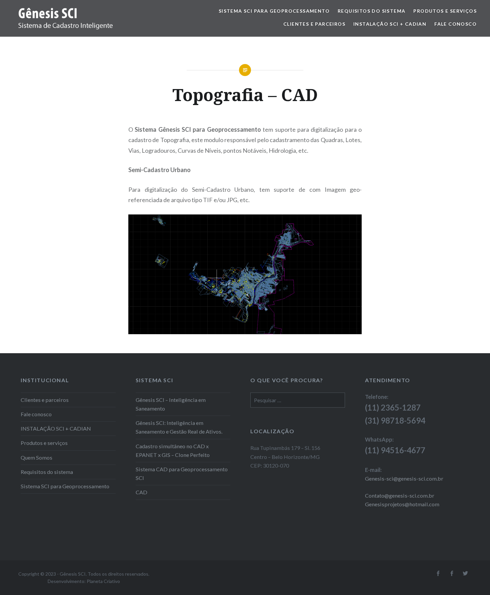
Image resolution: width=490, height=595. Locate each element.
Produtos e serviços (445, 11)
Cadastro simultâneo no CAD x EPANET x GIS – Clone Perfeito (173, 450)
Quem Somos (36, 457)
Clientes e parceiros (314, 24)
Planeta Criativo (103, 581)
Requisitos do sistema (371, 11)
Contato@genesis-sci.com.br (399, 495)
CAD (141, 492)
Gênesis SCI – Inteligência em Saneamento (171, 404)
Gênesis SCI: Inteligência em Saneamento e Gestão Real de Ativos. (179, 427)
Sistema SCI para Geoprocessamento (274, 11)
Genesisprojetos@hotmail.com (402, 504)
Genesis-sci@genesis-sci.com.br (404, 478)
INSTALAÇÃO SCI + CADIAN (389, 24)
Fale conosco (455, 24)
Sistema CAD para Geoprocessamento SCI (182, 473)
